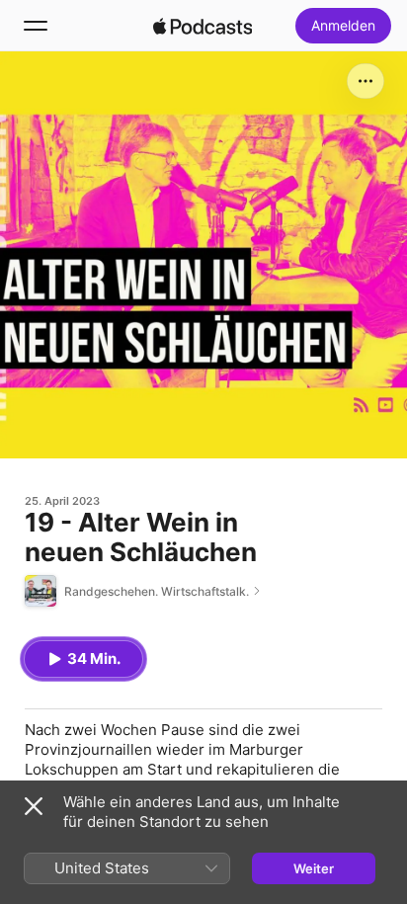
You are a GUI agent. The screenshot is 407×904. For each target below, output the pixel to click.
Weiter (313, 868)
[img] (202, 26)
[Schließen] (33, 806)
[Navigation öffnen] (35, 25)
